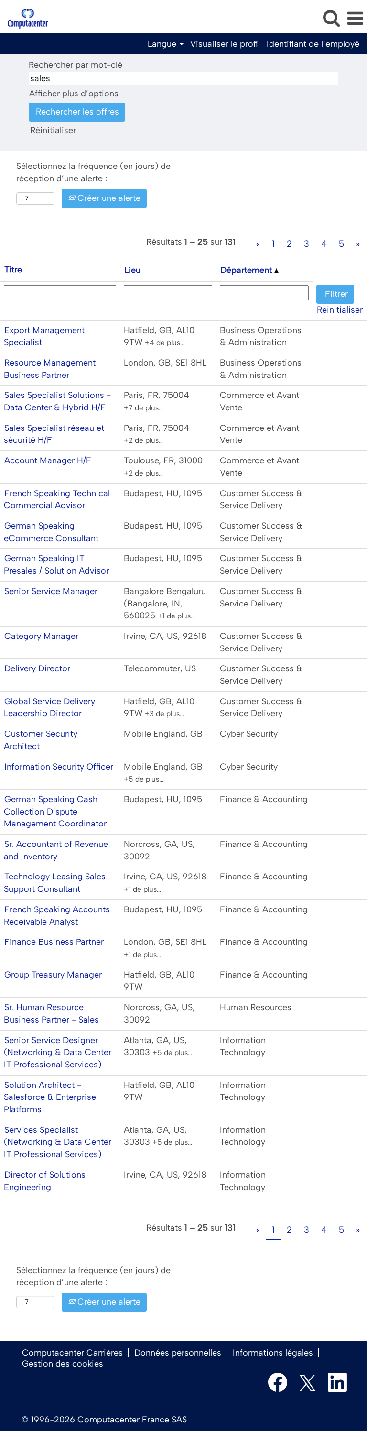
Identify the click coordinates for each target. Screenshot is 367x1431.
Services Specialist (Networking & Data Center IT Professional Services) (57, 1142)
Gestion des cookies (62, 1363)
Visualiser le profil (225, 44)
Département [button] (247, 270)
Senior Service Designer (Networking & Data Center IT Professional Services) (57, 1052)
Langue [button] (163, 44)
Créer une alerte (107, 198)
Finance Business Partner (54, 942)
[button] (355, 19)
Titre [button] (13, 269)
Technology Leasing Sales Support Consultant (55, 882)
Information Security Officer (58, 767)
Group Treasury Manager (53, 975)
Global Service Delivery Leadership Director (49, 707)
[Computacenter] (24, 18)
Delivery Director (37, 668)
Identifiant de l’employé (313, 44)
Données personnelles (177, 1352)
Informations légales (273, 1352)
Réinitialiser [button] (53, 130)
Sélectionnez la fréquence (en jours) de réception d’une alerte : (93, 172)
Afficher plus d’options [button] (74, 93)
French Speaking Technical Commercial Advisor (57, 499)
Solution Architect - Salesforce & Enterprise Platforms (50, 1097)
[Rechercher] (331, 18)
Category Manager (41, 636)
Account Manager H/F (47, 460)
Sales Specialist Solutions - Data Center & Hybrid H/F (57, 401)
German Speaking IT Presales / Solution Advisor (56, 564)
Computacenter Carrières (72, 1352)
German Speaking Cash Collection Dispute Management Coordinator (55, 811)
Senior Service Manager (50, 591)
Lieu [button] (132, 270)
